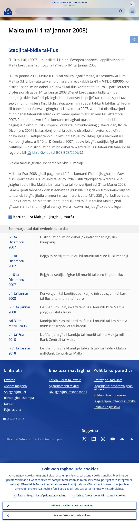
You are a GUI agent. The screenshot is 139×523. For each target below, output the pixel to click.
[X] (84, 439)
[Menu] (132, 11)
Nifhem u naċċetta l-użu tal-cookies (72, 506)
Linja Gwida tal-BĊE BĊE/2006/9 (56, 153)
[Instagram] (103, 439)
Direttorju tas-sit (15, 419)
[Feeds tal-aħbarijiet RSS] (131, 439)
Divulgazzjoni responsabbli (68, 392)
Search (121, 11)
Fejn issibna (12, 409)
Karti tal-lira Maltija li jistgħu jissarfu (43, 217)
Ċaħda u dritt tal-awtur (65, 380)
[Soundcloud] (122, 439)
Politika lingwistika (107, 407)
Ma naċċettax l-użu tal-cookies (72, 515)
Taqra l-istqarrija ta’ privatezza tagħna (42, 495)
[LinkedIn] (94, 439)
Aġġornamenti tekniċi (64, 386)
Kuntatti (9, 403)
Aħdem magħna (15, 386)
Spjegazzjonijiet (15, 392)
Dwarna (9, 380)
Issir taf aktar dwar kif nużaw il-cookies (101, 495)
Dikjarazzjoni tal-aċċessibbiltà (115, 401)
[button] (132, 3)
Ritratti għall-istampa (19, 398)
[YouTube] (112, 439)
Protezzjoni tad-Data (108, 380)
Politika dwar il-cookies (110, 395)
